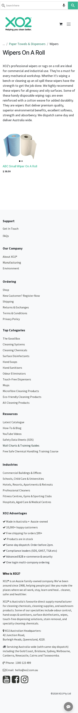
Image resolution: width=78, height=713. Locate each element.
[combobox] (34, 5)
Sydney (51, 651)
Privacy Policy (11, 319)
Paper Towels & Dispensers (27, 44)
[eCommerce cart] (61, 24)
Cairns (34, 655)
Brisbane (40, 651)
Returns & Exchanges (16, 307)
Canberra (8, 655)
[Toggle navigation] (69, 24)
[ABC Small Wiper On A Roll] (20, 145)
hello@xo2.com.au (26, 670)
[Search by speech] (64, 5)
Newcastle (21, 655)
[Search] (73, 5)
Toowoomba (51, 655)
